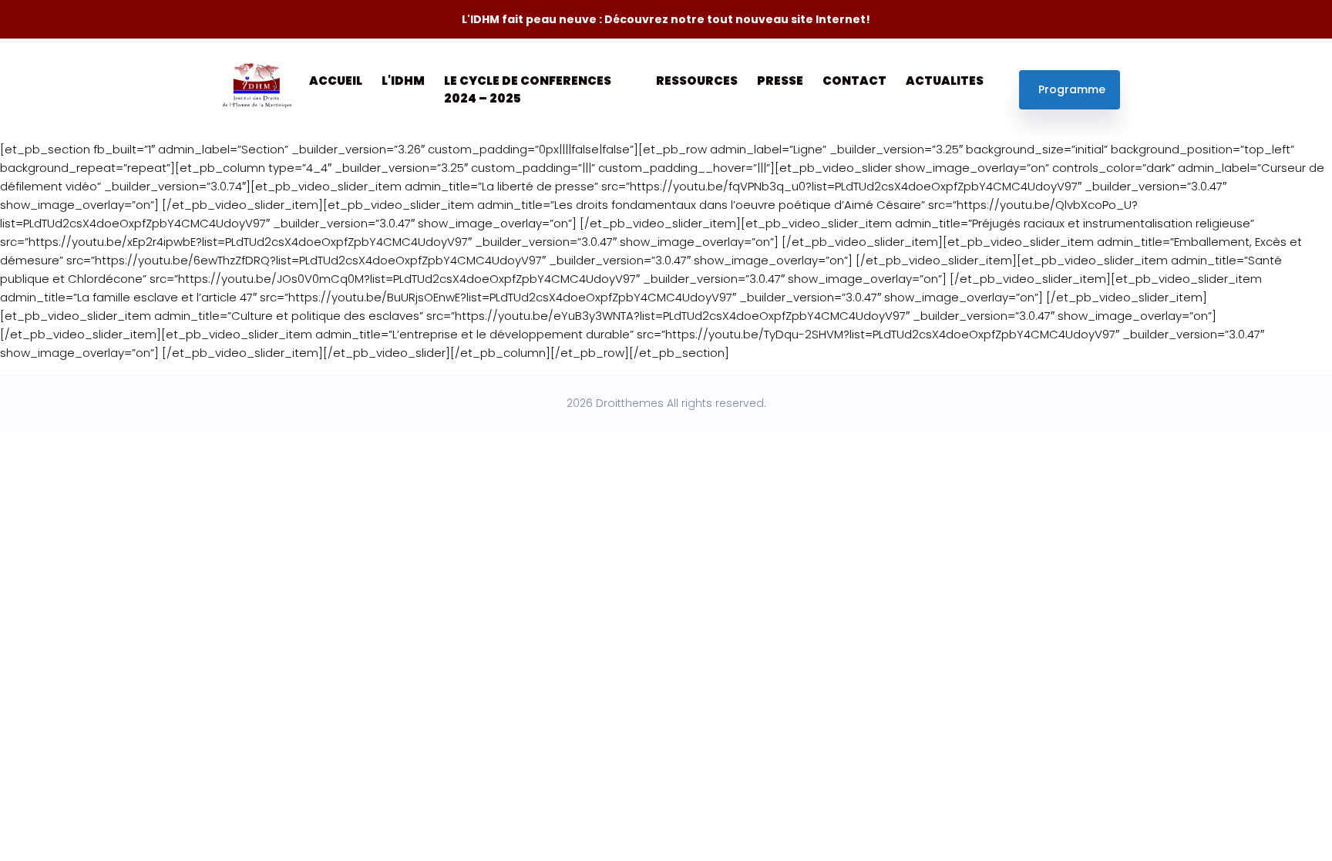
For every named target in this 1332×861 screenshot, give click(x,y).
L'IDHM (403, 80)
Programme (1071, 89)
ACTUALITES (945, 80)
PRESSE (780, 80)
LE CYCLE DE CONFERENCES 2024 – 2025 (527, 89)
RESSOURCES (697, 80)
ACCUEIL (335, 80)
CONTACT (854, 80)
